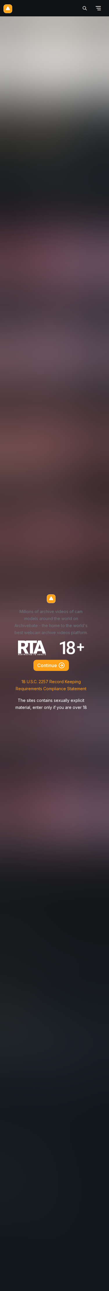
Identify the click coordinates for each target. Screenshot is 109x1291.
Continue (47, 665)
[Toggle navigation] (98, 8)
